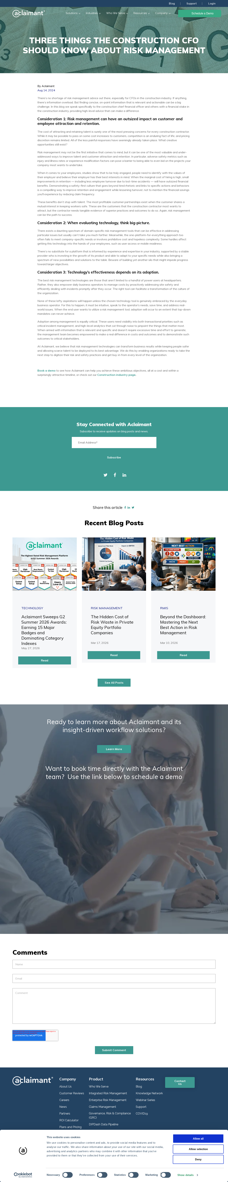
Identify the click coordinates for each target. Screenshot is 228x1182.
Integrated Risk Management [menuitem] (108, 1093)
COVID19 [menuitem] (142, 1113)
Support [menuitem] (191, 3)
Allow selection (198, 1149)
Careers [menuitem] (64, 1100)
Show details (185, 1174)
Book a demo (46, 370)
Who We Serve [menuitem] (98, 1086)
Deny (198, 1159)
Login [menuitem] (212, 3)
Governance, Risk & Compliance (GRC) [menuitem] (110, 1115)
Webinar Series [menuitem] (145, 1100)
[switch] (101, 1174)
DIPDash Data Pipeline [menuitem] (103, 1124)
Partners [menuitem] (64, 1113)
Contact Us (180, 1082)
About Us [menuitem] (65, 1086)
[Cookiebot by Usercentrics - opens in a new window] (23, 1175)
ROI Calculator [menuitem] (69, 1120)
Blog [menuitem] (172, 3)
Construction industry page (116, 375)
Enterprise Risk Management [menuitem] (107, 1100)
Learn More (114, 749)
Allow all (198, 1138)
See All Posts (114, 682)
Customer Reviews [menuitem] (71, 1093)
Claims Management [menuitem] (102, 1106)
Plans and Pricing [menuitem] (70, 1127)
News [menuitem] (63, 1106)
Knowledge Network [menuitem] (149, 1093)
